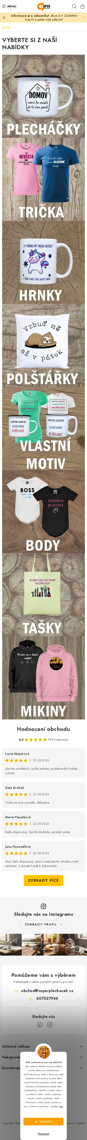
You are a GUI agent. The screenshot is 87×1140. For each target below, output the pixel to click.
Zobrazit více (43, 880)
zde (61, 1106)
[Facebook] (39, 1024)
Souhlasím (45, 1121)
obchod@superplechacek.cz (47, 991)
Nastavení (43, 1133)
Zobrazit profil (41, 924)
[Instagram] (49, 1024)
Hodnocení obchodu (43, 729)
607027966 (47, 998)
